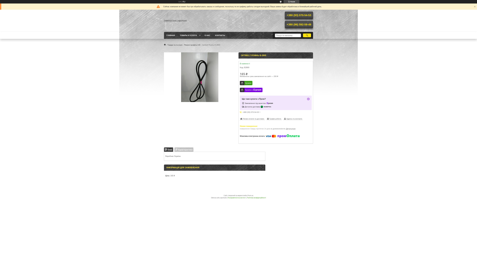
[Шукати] (307, 35)
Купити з (249, 90)
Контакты (220, 35)
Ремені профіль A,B (192, 45)
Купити (248, 83)
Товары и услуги (188, 35)
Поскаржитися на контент (237, 198)
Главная (170, 35)
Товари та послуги (174, 45)
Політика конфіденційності (256, 198)
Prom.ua (250, 195)
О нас (207, 35)
